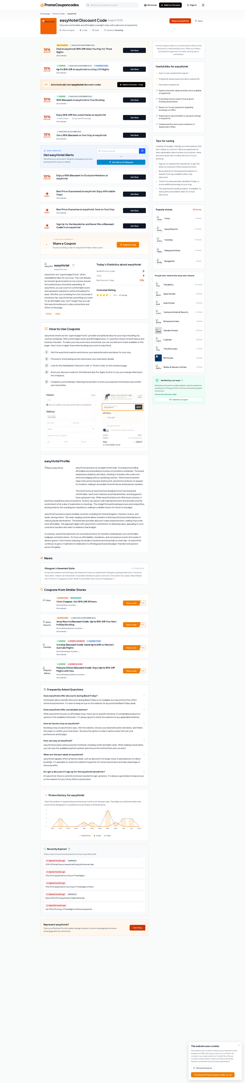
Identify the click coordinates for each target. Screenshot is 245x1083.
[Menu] (203, 5)
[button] (134, 603)
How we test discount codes (166, 394)
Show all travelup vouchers (68, 651)
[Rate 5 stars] (110, 295)
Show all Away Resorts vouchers (70, 628)
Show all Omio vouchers (67, 605)
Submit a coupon (180, 399)
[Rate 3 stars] (104, 295)
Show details (61, 56)
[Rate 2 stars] (101, 295)
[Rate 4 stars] (107, 295)
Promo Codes (59, 13)
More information (204, 1068)
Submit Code (129, 244)
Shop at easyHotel (180, 21)
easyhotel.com (60, 269)
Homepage (45, 13)
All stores (152, 5)
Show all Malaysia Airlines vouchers (71, 675)
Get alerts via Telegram (122, 162)
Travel (57, 314)
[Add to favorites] (73, 265)
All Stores (197, 209)
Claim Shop (137, 928)
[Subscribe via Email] (142, 151)
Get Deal (134, 50)
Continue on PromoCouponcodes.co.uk (212, 1075)
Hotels (48, 314)
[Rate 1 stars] (97, 295)
